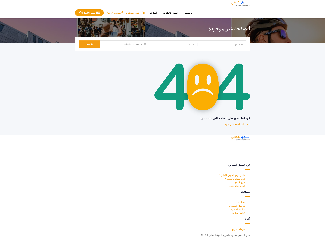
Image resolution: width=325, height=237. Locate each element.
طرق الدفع (240, 182)
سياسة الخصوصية (237, 209)
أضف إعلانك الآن (87, 12)
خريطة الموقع (238, 229)
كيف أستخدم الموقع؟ (235, 179)
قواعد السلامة (238, 213)
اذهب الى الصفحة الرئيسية (237, 124)
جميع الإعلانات (170, 12)
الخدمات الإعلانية (237, 186)
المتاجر (153, 12)
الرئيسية (188, 12)
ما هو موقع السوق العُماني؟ (232, 175)
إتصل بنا (241, 202)
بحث (88, 44)
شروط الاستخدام (237, 206)
